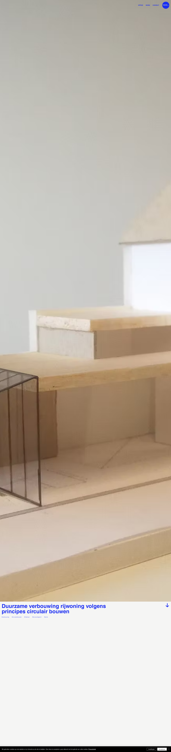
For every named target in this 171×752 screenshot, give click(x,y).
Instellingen (151, 749)
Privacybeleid (92, 749)
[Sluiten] (169, 749)
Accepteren (162, 749)
